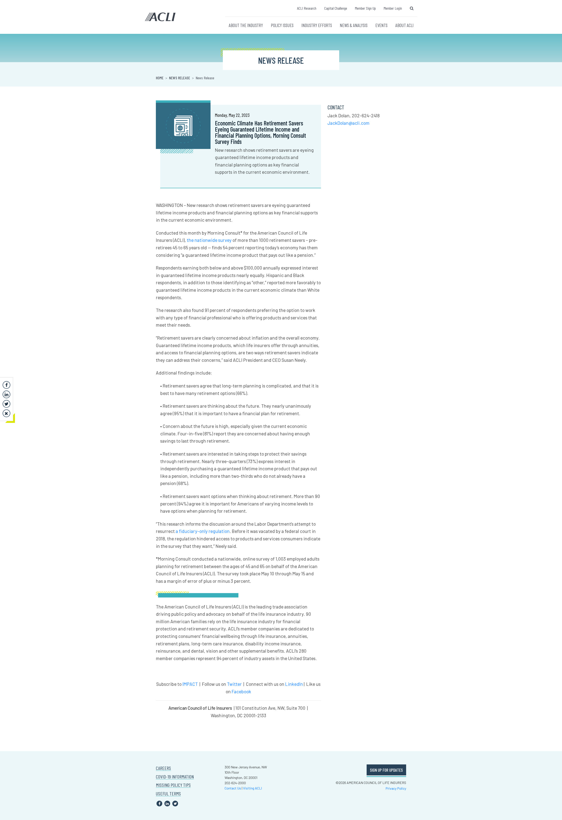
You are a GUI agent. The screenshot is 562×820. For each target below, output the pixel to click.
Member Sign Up (365, 8)
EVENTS (381, 25)
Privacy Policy (395, 788)
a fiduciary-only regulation (203, 531)
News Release (179, 77)
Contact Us (233, 788)
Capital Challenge (335, 8)
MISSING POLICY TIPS (173, 785)
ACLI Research (306, 8)
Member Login (393, 8)
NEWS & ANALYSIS (353, 25)
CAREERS (163, 768)
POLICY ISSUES (282, 25)
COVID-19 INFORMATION (175, 776)
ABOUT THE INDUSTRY (246, 25)
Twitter (234, 684)
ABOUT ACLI (404, 25)
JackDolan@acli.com (348, 123)
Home (160, 77)
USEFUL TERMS (168, 793)
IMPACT (190, 684)
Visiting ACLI (252, 788)
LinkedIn (294, 684)
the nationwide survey (209, 240)
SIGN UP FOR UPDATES (386, 770)
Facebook (241, 691)
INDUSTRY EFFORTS (316, 25)
